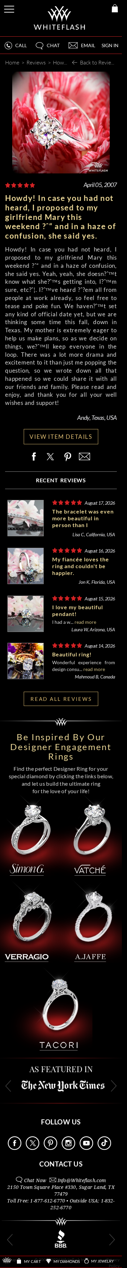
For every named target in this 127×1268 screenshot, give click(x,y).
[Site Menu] (10, 8)
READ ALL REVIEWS (61, 699)
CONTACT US (61, 1164)
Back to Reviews (99, 62)
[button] (47, 48)
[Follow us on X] (32, 1148)
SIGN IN (110, 45)
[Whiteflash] (59, 18)
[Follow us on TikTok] (104, 1148)
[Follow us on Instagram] (68, 1148)
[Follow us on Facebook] (14, 1148)
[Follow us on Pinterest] (50, 1148)
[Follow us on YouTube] (86, 1148)
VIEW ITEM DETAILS (60, 436)
